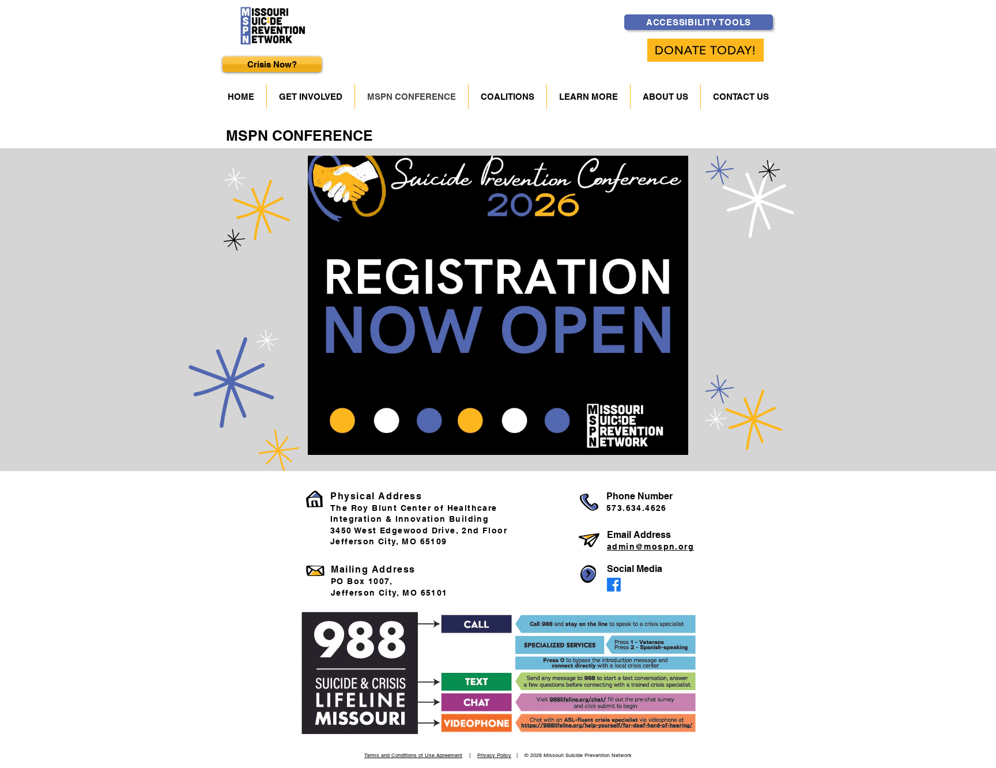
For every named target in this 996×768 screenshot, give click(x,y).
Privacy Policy (494, 755)
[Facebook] (614, 585)
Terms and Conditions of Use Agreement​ (413, 755)
